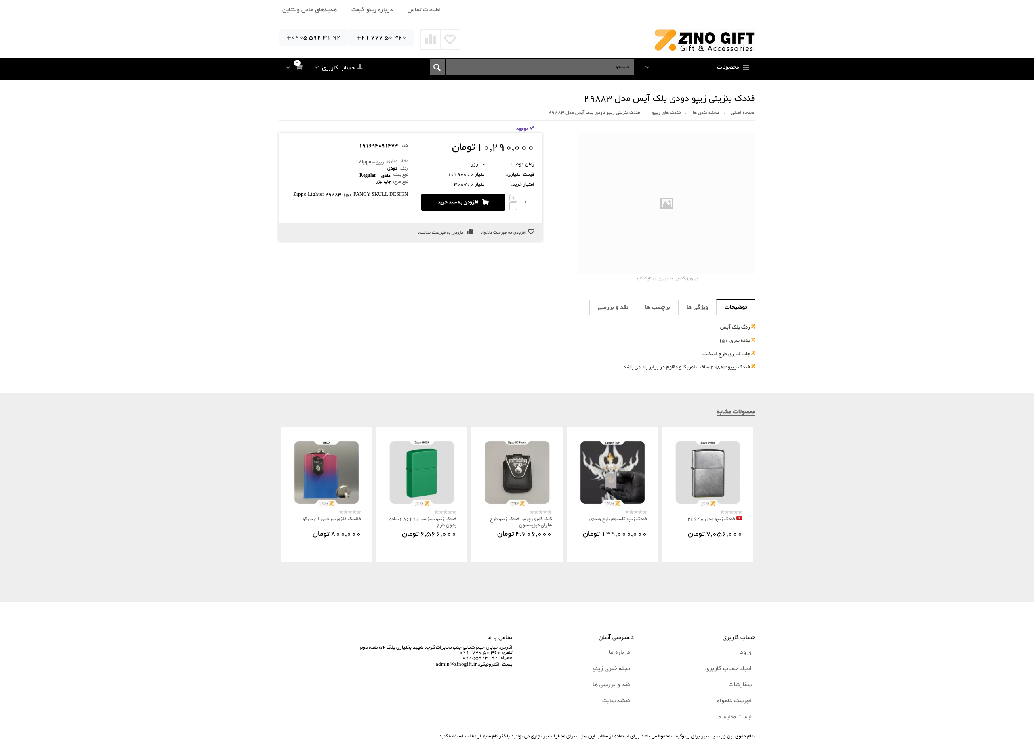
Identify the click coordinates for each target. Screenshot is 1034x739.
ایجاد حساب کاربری (728, 669)
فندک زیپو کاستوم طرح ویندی (618, 519)
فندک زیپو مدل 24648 (711, 519)
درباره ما (619, 652)
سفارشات (740, 685)
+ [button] (513, 198)
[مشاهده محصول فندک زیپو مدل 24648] (707, 473)
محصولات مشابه (736, 412)
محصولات (728, 67)
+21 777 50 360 (381, 37)
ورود (746, 652)
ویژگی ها (697, 307)
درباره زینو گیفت (372, 10)
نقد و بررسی (613, 307)
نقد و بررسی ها (611, 685)
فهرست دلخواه (734, 701)
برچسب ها (657, 307)
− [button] (513, 206)
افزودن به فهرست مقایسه (441, 232)
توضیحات (736, 307)
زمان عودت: (522, 164)
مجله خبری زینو (611, 669)
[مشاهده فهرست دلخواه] (450, 39)
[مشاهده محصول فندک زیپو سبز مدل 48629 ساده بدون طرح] (421, 473)
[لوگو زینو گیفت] (704, 41)
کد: (405, 145)
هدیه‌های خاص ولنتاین (309, 10)
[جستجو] (438, 67)
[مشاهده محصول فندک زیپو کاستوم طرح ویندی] (612, 473)
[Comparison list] (430, 39)
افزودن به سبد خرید (458, 202)
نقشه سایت (616, 701)
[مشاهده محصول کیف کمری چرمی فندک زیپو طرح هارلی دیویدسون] (517, 473)
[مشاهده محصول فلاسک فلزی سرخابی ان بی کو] (326, 473)
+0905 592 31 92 (313, 37)
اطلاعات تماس (424, 10)
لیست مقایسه (735, 717)
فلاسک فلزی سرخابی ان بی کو (332, 519)
